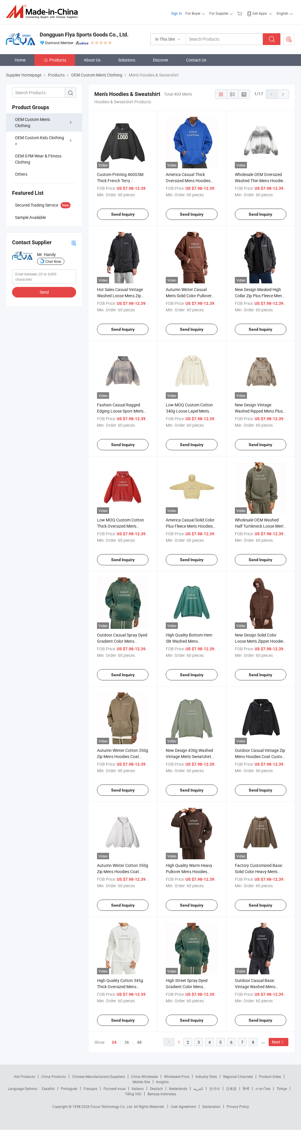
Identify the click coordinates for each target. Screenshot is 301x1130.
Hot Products (24, 1076)
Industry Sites (206, 1076)
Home (20, 60)
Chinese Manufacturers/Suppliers (98, 1076)
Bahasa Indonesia (162, 1093)
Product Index (270, 1076)
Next (276, 1042)
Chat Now (53, 261)
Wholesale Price (176, 1076)
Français (90, 1088)
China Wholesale (144, 1076)
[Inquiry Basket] (240, 13)
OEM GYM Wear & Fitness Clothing (38, 159)
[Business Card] (73, 243)
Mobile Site (141, 1081)
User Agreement (183, 1106)
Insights (162, 1081)
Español (48, 1088)
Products (57, 60)
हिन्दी (246, 1088)
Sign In (176, 13)
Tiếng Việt (133, 1093)
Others (21, 174)
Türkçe (282, 1088)
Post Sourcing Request (289, 39)
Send (44, 292)
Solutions (126, 60)
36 (126, 1042)
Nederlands (178, 1088)
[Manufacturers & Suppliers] (43, 12)
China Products (53, 1076)
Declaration (211, 1106)
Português (69, 1088)
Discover (160, 60)
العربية (198, 1088)
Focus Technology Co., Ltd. (112, 1106)
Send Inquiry (123, 214)
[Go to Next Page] (283, 94)
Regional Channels (238, 1076)
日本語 (231, 1088)
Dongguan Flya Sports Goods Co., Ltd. (84, 34)
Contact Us (196, 60)
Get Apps (260, 13)
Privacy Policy (238, 1106)
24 (114, 1042)
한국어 (214, 1088)
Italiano (138, 1088)
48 (139, 1042)
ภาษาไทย (262, 1088)
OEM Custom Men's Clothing (32, 122)
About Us (92, 60)
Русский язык (114, 1088)
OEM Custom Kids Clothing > (39, 141)
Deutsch (156, 1088)
